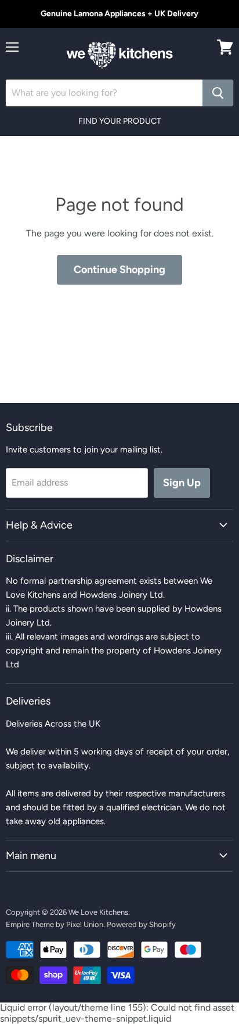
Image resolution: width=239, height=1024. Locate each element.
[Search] (217, 93)
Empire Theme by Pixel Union (54, 924)
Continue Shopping (119, 269)
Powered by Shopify (141, 924)
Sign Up (182, 482)
